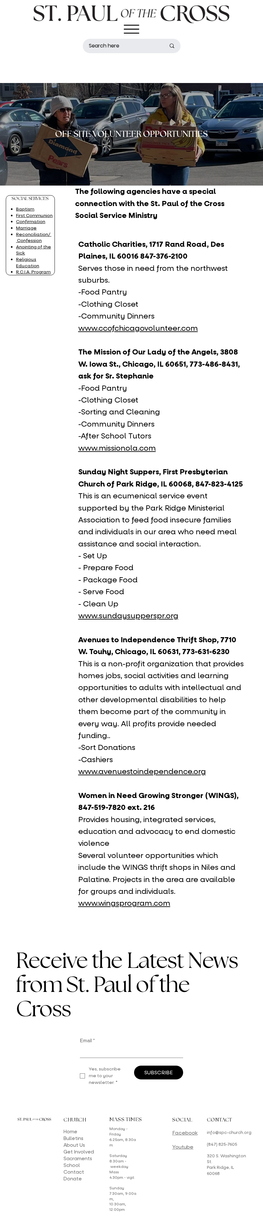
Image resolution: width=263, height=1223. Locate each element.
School (72, 1165)
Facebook (185, 1133)
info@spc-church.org (229, 1132)
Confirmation (30, 222)
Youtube (182, 1147)
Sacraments (78, 1158)
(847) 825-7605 (222, 1144)
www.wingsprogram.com (124, 903)
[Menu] (131, 29)
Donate (73, 1179)
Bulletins (73, 1138)
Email (87, 1040)
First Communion (34, 215)
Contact (74, 1172)
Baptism (25, 209)
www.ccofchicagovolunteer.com (138, 328)
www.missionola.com (117, 448)
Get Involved (79, 1152)
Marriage (26, 228)
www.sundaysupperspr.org (128, 616)
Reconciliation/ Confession (33, 237)
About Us (74, 1145)
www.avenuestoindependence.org (142, 772)
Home (70, 1131)
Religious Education (27, 262)
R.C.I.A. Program (33, 272)
